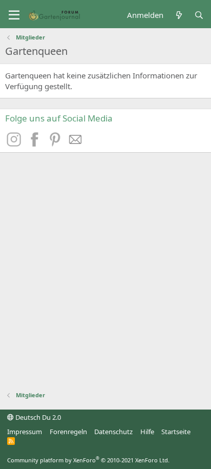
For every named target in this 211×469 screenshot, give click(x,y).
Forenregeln (68, 431)
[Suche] (199, 15)
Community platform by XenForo (88, 460)
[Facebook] (36, 143)
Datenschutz (113, 431)
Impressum (24, 431)
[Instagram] (15, 143)
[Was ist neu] (178, 15)
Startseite (176, 431)
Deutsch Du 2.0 (37, 417)
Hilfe (147, 431)
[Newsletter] (76, 143)
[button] (14, 15)
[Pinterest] (56, 143)
